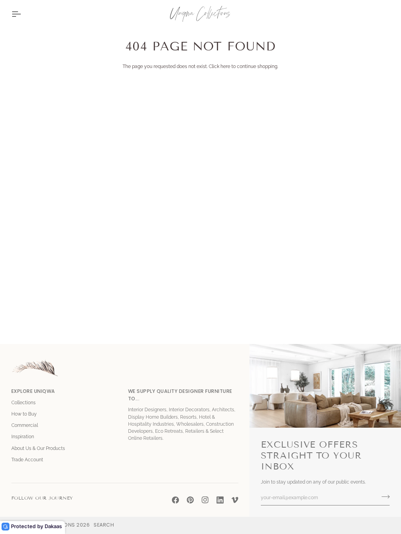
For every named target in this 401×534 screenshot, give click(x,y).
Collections (23, 402)
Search (104, 524)
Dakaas (53, 526)
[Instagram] (205, 500)
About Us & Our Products (38, 448)
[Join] (383, 497)
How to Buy (24, 414)
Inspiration (22, 436)
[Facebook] (175, 500)
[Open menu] (23, 14)
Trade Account (27, 459)
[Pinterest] (190, 500)
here (225, 66)
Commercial (24, 425)
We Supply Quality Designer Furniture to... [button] (180, 395)
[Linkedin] (220, 500)
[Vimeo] (234, 500)
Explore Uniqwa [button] (33, 391)
